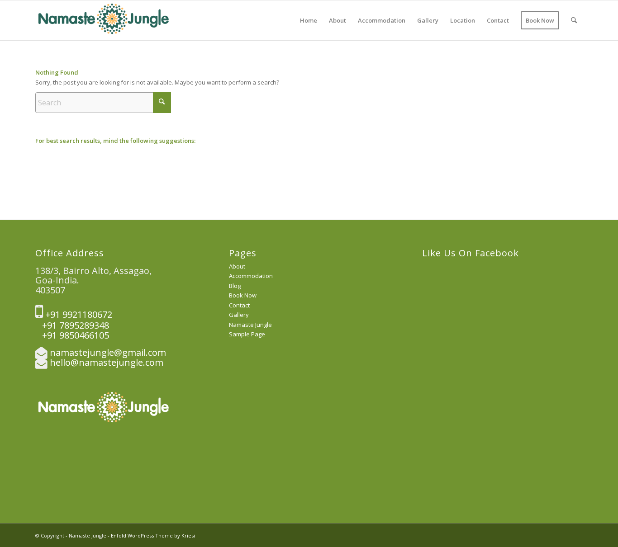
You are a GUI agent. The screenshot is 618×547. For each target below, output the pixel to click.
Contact (239, 305)
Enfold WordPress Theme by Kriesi (153, 535)
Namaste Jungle (250, 325)
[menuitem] (308, 20)
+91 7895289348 (72, 325)
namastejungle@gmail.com (108, 352)
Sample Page (247, 334)
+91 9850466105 (72, 335)
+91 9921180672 (77, 314)
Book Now (243, 295)
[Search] (574, 20)
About (237, 266)
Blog (235, 286)
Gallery (239, 315)
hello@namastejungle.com (106, 362)
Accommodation (251, 276)
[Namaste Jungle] (103, 20)
